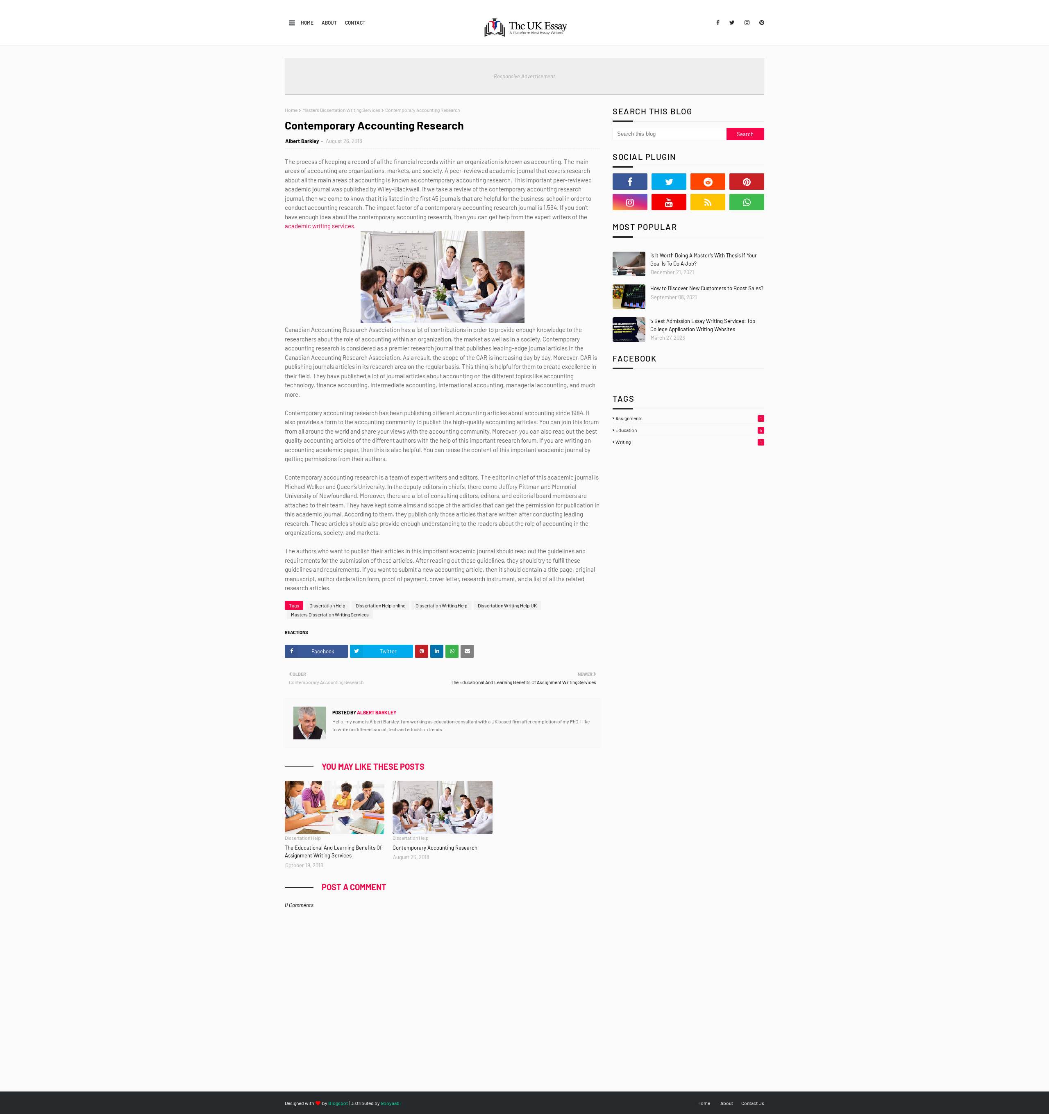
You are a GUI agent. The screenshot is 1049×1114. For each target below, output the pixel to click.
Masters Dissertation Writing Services (341, 110)
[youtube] (669, 202)
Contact (355, 22)
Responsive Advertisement (524, 76)
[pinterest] (760, 23)
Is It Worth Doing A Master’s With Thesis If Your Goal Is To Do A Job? (703, 259)
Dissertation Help (327, 605)
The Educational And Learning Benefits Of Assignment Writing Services (333, 851)
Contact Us (752, 1103)
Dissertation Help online (380, 605)
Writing (688, 442)
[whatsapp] (746, 202)
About (329, 22)
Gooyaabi (391, 1103)
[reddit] (707, 181)
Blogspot (338, 1103)
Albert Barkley (302, 141)
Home (307, 22)
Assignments (688, 418)
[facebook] (717, 23)
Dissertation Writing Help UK (507, 605)
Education (688, 430)
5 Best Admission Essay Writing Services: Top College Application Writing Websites (702, 325)
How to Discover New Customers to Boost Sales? (706, 288)
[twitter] (732, 23)
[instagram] (747, 23)
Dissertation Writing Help (442, 605)
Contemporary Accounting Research (435, 847)
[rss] (707, 202)
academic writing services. (320, 226)
